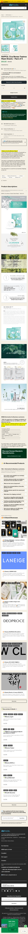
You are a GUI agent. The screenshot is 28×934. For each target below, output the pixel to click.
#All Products (8, 14)
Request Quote (12, 930)
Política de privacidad (18, 908)
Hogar (2, 14)
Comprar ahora (14, 97)
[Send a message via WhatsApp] (25, 926)
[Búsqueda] (25, 8)
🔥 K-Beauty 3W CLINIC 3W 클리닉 (11, 662)
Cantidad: (3, 85)
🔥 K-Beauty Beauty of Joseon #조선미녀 (13, 692)
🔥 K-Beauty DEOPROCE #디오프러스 (12, 632)
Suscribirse (14, 903)
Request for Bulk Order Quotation (14, 82)
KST (17, 837)
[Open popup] (15, 69)
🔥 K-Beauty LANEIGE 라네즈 (9, 571)
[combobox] (14, 8)
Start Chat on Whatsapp (7, 117)
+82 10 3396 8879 (5, 871)
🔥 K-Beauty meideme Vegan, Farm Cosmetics (11, 602)
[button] (1, 4)
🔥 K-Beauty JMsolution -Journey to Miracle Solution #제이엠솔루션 (14, 540)
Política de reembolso (9, 908)
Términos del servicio (14, 909)
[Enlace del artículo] (14, 534)
